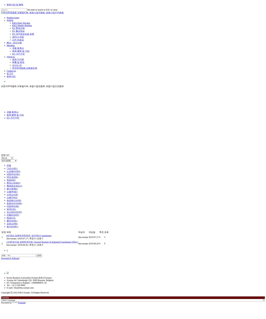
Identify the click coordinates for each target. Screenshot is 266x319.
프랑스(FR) (12, 224)
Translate (22, 303)
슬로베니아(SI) (14, 200)
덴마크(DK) (12, 177)
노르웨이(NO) (13, 171)
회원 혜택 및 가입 (15, 115)
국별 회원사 (12, 112)
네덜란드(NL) (13, 174)
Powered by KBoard (10, 258)
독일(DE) (11, 180)
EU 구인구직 (13, 118)
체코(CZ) (11, 218)
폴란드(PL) (12, 221)
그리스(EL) (12, 168)
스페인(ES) (12, 197)
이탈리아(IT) (13, 215)
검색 (39, 255)
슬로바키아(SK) (14, 203)
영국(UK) (11, 209)
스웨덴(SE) (12, 192)
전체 (9, 165)
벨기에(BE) (12, 189)
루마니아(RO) (13, 183)
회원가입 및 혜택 (15, 4)
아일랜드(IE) (13, 206)
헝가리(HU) (12, 226)
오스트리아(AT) (14, 212)
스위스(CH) (12, 194)
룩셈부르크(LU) (14, 186)
